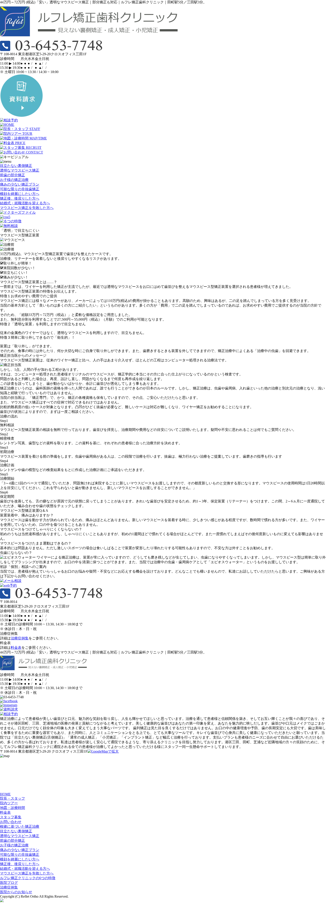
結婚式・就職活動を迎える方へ (25, 203)
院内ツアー (9, 803)
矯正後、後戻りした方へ (19, 198)
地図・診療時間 (12, 808)
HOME (5, 794)
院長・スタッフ (12, 798)
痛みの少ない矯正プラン (19, 184)
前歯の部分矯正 (12, 175)
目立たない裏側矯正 (16, 166)
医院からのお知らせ (16, 892)
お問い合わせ (10, 822)
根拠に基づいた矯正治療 (19, 826)
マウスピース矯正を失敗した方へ (27, 208)
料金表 (16, 647)
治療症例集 (20, 638)
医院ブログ (9, 883)
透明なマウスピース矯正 (19, 170)
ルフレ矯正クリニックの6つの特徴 (27, 878)
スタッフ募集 (10, 817)
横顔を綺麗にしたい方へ (19, 194)
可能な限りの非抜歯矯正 (19, 189)
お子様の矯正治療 (14, 180)
